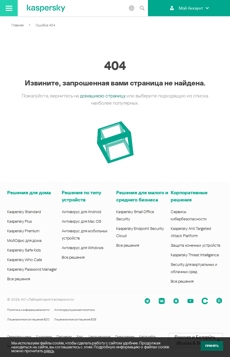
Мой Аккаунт (191, 8)
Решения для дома (29, 192)
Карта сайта (147, 336)
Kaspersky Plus (19, 221)
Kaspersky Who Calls (24, 259)
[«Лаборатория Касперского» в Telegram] (147, 301)
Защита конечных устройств (195, 245)
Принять (212, 345)
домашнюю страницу (102, 96)
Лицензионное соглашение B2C (28, 319)
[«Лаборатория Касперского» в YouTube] (190, 301)
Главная (17, 25)
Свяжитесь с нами (19, 336)
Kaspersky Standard (24, 212)
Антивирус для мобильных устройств (85, 234)
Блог (80, 336)
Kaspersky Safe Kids (24, 250)
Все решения (18, 279)
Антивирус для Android (81, 212)
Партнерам (64, 336)
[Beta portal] (219, 301)
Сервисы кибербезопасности (189, 215)
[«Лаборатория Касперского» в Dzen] (176, 301)
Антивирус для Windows (82, 247)
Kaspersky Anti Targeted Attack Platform (191, 232)
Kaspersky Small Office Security (135, 215)
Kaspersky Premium (23, 231)
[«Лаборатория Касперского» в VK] (161, 301)
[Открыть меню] (9, 8)
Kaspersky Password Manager (32, 269)
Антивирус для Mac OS (81, 221)
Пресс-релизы (124, 336)
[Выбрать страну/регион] (131, 8)
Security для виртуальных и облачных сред (194, 268)
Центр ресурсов (100, 336)
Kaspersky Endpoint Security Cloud (140, 232)
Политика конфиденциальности (28, 309)
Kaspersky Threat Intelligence (195, 255)
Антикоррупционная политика (74, 309)
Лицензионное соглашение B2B (75, 319)
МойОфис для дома (24, 240)
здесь (49, 351)
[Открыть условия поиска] (142, 8)
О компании (44, 336)
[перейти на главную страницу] (46, 8)
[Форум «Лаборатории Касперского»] (204, 301)
